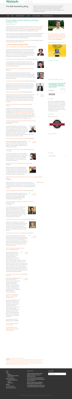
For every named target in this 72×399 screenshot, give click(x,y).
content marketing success (37, 359)
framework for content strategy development (15, 360)
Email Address (51, 90)
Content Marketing (13, 358)
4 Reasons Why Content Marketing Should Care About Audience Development (22, 176)
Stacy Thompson (20, 364)
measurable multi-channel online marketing (22, 112)
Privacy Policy (11, 376)
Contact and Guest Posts (11, 387)
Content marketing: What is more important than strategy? (18, 68)
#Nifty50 (8, 384)
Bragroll (9, 374)
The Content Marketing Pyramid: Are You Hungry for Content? (19, 201)
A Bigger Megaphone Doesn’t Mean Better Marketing (17, 190)
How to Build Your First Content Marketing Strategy (17, 59)
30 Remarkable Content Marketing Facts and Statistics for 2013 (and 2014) (12, 329)
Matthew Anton (17, 363)
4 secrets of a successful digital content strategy (16, 219)
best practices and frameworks (15, 359)
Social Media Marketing (20, 358)
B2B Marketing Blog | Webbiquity (14, 1)
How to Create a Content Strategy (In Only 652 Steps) (17, 149)
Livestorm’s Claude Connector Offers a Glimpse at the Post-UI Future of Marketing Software (35, 375)
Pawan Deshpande (40, 363)
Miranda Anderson (33, 363)
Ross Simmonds (13, 364)
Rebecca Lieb (8, 364)
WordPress (47, 395)
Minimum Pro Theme (31, 395)
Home (7, 371)
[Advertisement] (57, 69)
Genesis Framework (40, 395)
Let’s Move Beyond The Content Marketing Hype (16, 81)
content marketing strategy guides (26, 359)
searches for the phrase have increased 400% (32, 28)
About (7, 372)
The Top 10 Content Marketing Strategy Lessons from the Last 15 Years (21, 120)
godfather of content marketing (29, 360)
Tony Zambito (25, 364)
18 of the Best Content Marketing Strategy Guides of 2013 (22, 21)
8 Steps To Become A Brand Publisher (14, 92)
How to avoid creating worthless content (14, 274)
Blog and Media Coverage (13, 375)
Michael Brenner (22, 363)
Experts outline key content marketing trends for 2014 (17, 104)
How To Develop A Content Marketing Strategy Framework (18, 163)
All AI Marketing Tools (12, 380)
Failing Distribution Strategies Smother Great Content (17, 138)
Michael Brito (28, 363)
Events (9, 381)
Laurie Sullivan (12, 363)
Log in (51, 395)
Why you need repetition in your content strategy (16, 46)
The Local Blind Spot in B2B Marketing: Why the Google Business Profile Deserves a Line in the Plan (36, 379)
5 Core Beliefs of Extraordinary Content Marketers (16, 233)
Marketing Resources (10, 378)
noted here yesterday (21, 29)
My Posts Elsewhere (10, 386)
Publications (10, 382)
